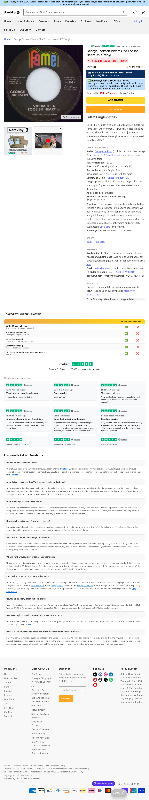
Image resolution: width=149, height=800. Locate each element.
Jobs (33, 686)
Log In (139, 21)
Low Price (102, 21)
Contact (41, 29)
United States (128, 784)
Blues (89, 241)
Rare (56, 21)
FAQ (81, 772)
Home (7, 21)
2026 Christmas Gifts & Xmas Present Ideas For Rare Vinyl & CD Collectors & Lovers (40, 772)
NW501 (108, 173)
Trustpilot (64, 469)
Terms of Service (40, 729)
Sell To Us (9, 29)
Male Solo (99, 241)
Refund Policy (38, 709)
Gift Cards (36, 705)
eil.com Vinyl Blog (40, 737)
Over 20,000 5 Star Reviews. (128, 46)
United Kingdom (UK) (118, 177)
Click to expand (72, 117)
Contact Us (14, 475)
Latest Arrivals (24, 21)
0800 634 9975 (37, 585)
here (88, 264)
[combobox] (71, 12)
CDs (116, 21)
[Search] (123, 12)
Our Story (25, 29)
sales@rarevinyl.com (105, 268)
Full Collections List (54, 765)
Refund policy (37, 765)
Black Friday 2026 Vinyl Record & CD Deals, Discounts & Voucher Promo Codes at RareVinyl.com (45, 769)
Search (7, 765)
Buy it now (116, 109)
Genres (43, 21)
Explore (85, 21)
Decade (69, 21)
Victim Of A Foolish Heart (107, 155)
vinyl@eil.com (57, 585)
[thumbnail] (17, 140)
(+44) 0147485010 (124, 271)
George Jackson (103, 151)
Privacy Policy (38, 733)
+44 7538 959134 (85, 585)
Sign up (65, 698)
